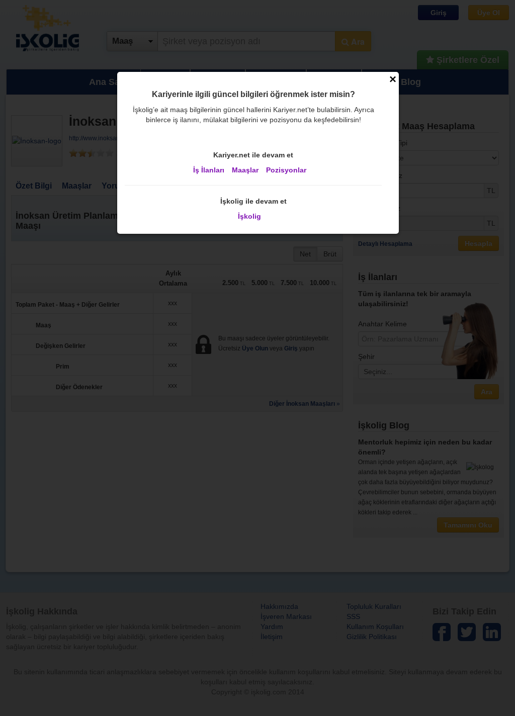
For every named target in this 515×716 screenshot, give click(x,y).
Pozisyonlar (286, 170)
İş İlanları (208, 170)
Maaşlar (245, 170)
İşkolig (249, 216)
